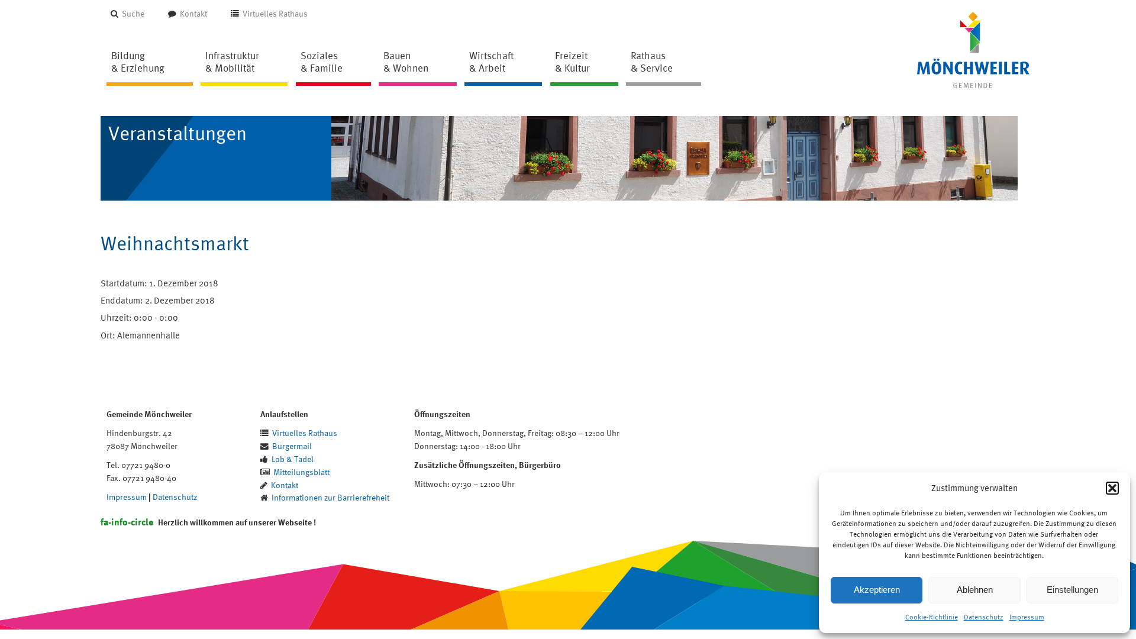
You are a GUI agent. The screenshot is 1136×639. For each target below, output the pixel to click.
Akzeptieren (877, 590)
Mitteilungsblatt (301, 472)
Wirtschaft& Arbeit (491, 61)
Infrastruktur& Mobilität (232, 61)
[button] (1112, 488)
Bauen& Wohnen (405, 61)
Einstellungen (1072, 590)
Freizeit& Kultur (572, 61)
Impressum (1026, 617)
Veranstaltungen (177, 133)
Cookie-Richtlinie (931, 617)
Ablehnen (975, 590)
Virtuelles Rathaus (275, 13)
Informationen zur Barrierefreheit (330, 497)
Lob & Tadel (293, 459)
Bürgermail (292, 446)
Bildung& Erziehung (137, 61)
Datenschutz (983, 617)
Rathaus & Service (652, 61)
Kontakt (193, 13)
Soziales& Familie (322, 61)
